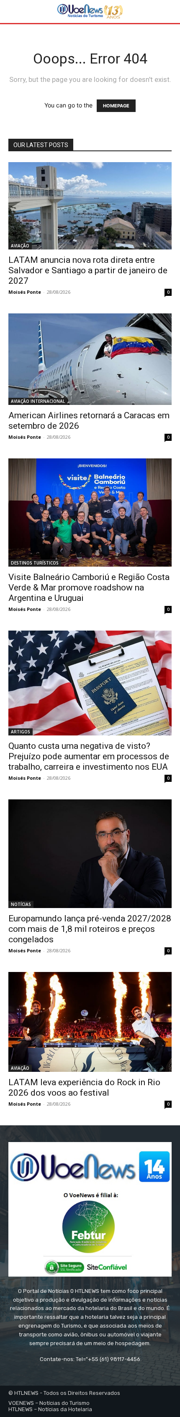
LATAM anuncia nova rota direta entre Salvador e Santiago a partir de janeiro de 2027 (87, 270)
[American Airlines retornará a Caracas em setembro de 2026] (90, 359)
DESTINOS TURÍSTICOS (35, 563)
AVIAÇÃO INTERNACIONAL (38, 401)
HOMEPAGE (116, 106)
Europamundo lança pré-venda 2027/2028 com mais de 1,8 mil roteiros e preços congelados (89, 928)
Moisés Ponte (24, 292)
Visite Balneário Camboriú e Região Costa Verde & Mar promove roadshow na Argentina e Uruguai (89, 587)
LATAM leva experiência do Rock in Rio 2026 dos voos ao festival (84, 1087)
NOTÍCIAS (21, 904)
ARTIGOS (20, 732)
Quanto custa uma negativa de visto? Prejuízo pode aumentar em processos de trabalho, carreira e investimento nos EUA (88, 756)
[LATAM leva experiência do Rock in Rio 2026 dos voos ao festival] (90, 1022)
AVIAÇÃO (20, 246)
